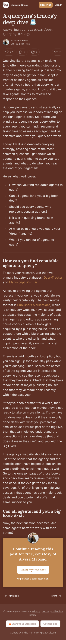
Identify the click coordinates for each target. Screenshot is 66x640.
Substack (15, 632)
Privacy (36, 611)
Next (54, 595)
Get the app (50, 623)
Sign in (58, 5)
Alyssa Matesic (20, 40)
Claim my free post (33, 570)
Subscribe (45, 5)
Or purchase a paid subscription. (33, 578)
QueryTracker (52, 277)
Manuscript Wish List (24, 282)
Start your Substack (24, 623)
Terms (45, 611)
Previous (14, 595)
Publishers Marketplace (33, 305)
